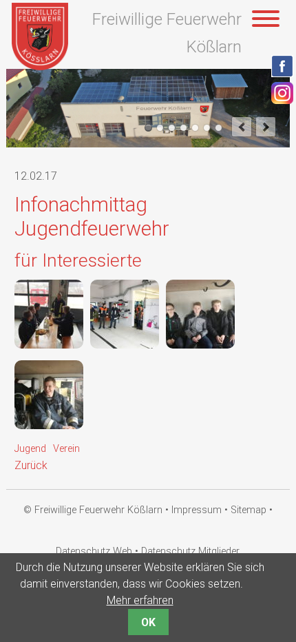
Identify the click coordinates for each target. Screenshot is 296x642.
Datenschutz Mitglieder (190, 551)
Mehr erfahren (140, 600)
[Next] (265, 126)
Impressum (196, 510)
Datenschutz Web (94, 551)
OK (148, 622)
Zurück (30, 465)
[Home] (40, 66)
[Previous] (241, 126)
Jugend (30, 449)
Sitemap (248, 510)
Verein (66, 449)
